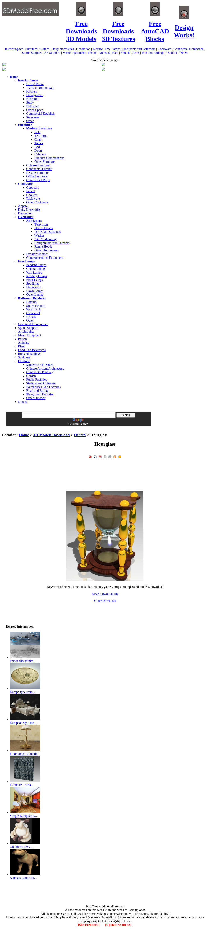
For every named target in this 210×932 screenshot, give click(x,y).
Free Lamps (112, 49)
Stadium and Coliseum (41, 383)
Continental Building (39, 372)
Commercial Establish (40, 113)
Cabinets (40, 154)
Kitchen (31, 91)
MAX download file (105, 593)
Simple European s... (23, 816)
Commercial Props (38, 180)
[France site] (4, 69)
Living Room (35, 84)
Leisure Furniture (37, 172)
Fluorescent (33, 287)
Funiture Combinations (49, 158)
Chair (38, 139)
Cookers (31, 195)
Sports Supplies (32, 52)
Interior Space (14, 49)
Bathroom (32, 106)
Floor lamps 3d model (24, 754)
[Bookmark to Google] (95, 456)
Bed (37, 147)
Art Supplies (52, 52)
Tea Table (40, 135)
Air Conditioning (45, 239)
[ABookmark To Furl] (115, 456)
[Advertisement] (105, 427)
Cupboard (32, 187)
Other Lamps (34, 294)
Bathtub (31, 302)
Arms (135, 52)
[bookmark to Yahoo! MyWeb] (100, 456)
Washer (39, 235)
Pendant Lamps (36, 265)
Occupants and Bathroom (138, 49)
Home (24, 435)
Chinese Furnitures (38, 165)
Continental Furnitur (39, 169)
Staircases (32, 117)
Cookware (164, 49)
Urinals (31, 316)
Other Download (105, 600)
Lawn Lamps (34, 291)
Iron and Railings (153, 52)
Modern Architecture (39, 364)
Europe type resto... (22, 692)
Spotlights (32, 283)
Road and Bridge (37, 390)
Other (30, 121)
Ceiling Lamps (35, 268)
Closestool (33, 313)
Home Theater (43, 228)
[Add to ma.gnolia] (120, 456)
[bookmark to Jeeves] (90, 456)
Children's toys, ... (21, 846)
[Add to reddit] (110, 456)
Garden (31, 376)
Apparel (23, 206)
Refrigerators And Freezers (51, 243)
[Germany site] (103, 69)
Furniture (31, 49)
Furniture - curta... (21, 785)
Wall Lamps (34, 272)
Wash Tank (33, 309)
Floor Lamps (34, 280)
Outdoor (171, 52)
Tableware (33, 198)
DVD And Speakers (47, 232)
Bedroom (32, 99)
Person (92, 52)
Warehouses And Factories (43, 387)
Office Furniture (36, 176)
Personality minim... (23, 661)
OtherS (80, 435)
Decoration (83, 49)
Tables (38, 143)
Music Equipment (74, 52)
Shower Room (35, 305)
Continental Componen (188, 49)
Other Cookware (37, 202)
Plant (115, 52)
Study (30, 102)
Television (41, 224)
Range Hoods (43, 246)
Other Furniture (44, 161)
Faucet (30, 191)
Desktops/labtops (37, 254)
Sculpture (24, 357)
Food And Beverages (32, 350)
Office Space (34, 110)
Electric (98, 49)
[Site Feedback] (88, 924)
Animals (104, 52)
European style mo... (23, 723)
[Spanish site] (103, 65)
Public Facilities (36, 379)
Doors (38, 150)
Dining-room (34, 95)
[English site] (4, 65)
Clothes (44, 49)
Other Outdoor (35, 398)
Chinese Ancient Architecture (45, 368)
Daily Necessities (62, 49)
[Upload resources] (118, 924)
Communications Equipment (44, 257)
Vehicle (125, 52)
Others (183, 52)
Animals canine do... (23, 877)
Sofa (37, 132)
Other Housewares (46, 250)
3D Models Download (51, 435)
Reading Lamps (36, 276)
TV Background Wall (40, 87)
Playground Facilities (40, 394)
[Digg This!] (105, 456)
